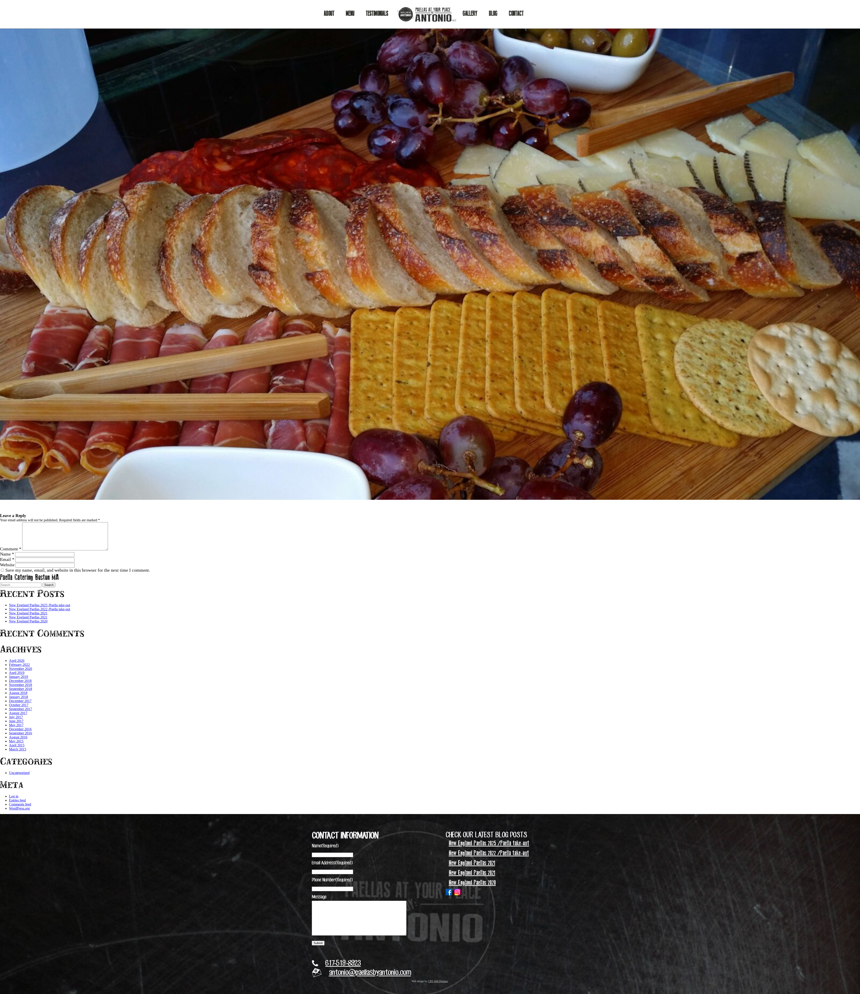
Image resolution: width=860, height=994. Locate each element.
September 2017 (20, 709)
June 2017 (16, 721)
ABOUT (329, 13)
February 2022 (19, 665)
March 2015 (17, 749)
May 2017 (16, 725)
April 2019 (16, 673)
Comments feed (20, 804)
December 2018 (20, 681)
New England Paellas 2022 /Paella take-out (39, 609)
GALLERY (470, 13)
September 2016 (20, 733)
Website (7, 564)
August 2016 (18, 737)
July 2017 (16, 717)
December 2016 (20, 729)
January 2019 (18, 677)
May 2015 (16, 741)
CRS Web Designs (438, 981)
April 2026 (16, 661)
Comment (10, 548)
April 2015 (16, 745)
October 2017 (18, 705)
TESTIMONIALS (377, 13)
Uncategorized (19, 773)
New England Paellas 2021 (28, 613)
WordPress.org (19, 808)
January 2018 (18, 697)
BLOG (493, 13)
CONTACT (516, 13)
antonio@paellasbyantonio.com (370, 973)
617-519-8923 (343, 963)
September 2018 (20, 689)
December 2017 (20, 701)
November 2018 (20, 685)
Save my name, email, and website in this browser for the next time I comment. (77, 570)
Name (7, 554)
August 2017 (18, 713)
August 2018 (18, 693)
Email (7, 559)
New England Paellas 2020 (28, 621)
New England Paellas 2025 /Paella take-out (39, 605)
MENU (350, 13)
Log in (13, 796)
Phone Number (332, 880)
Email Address (332, 863)
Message (319, 897)
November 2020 (20, 669)
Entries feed (17, 800)
